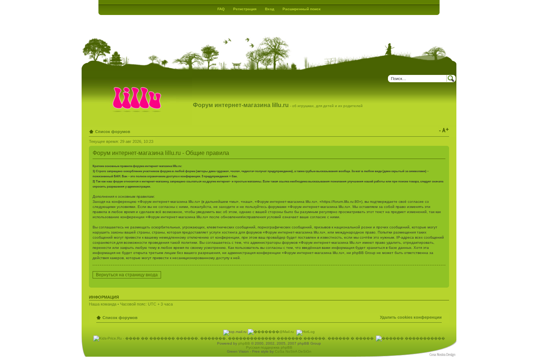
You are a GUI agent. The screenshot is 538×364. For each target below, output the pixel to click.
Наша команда (102, 304)
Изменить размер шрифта (443, 130)
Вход (269, 9)
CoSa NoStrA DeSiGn (293, 351)
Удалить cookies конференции (411, 317)
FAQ (221, 9)
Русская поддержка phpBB (269, 347)
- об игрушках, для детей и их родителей (278, 106)
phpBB (244, 343)
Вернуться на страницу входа (127, 274)
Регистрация (245, 9)
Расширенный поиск (302, 9)
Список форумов (112, 131)
